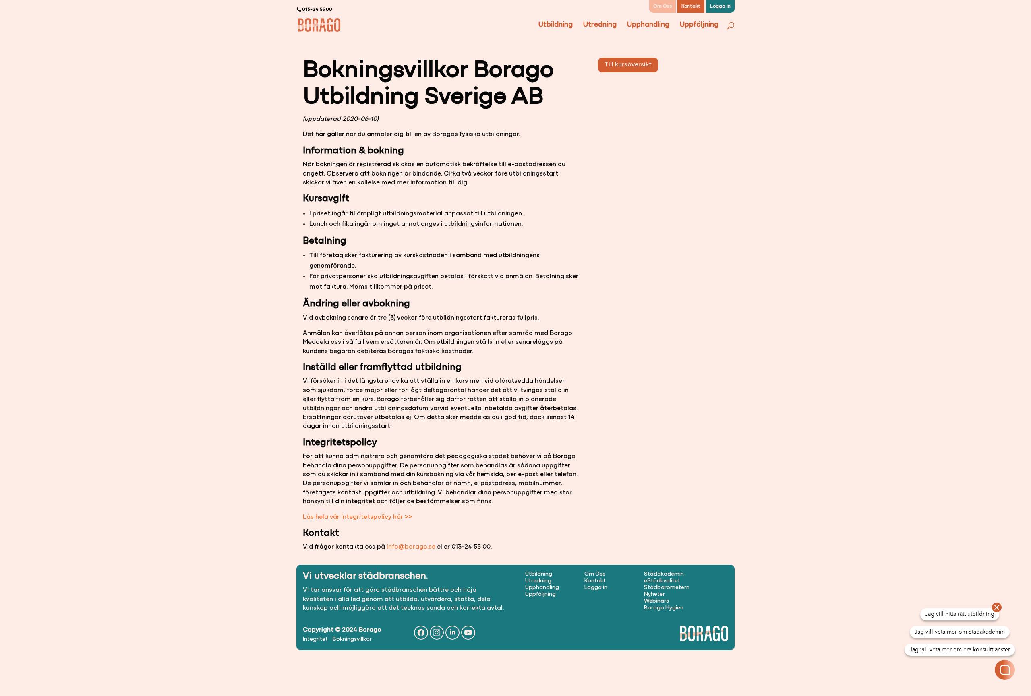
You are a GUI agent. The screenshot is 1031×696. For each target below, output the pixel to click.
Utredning (600, 25)
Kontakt (690, 6)
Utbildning (555, 25)
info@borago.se (411, 547)
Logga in (720, 6)
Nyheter (654, 594)
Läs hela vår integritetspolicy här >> (357, 517)
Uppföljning (699, 25)
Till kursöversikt (628, 65)
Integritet (315, 639)
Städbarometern (666, 587)
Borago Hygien (663, 608)
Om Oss (662, 6)
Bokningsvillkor (352, 639)
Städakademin (664, 574)
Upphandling (648, 25)
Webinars (656, 601)
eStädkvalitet (662, 581)
